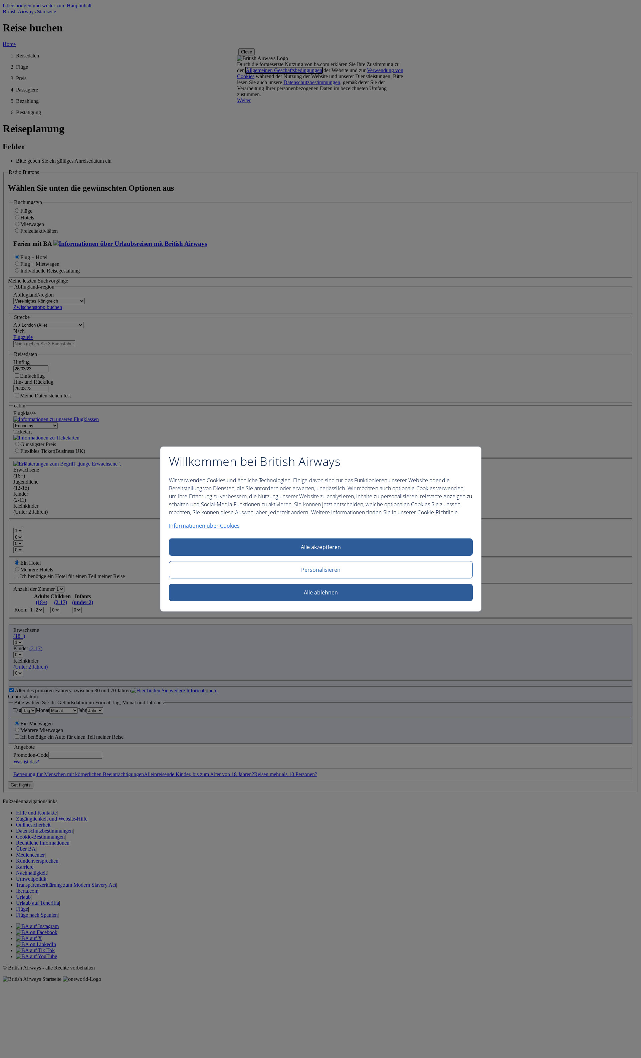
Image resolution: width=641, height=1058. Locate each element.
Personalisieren (321, 569)
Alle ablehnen (321, 592)
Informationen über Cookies (204, 525)
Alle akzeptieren (321, 547)
